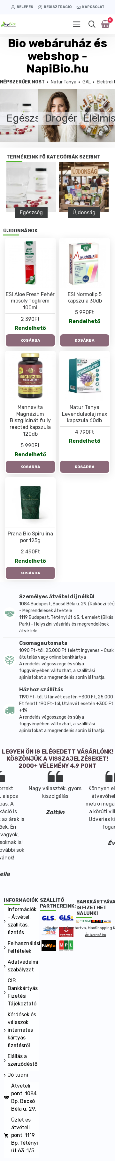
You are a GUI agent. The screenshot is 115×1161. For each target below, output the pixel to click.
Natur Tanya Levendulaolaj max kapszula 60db (84, 414)
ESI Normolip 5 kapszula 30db (84, 297)
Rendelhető (30, 328)
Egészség (31, 212)
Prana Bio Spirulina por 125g (30, 537)
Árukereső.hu (95, 935)
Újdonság (84, 212)
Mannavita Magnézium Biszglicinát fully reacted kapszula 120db (30, 420)
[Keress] (92, 24)
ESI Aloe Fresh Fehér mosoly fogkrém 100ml (30, 301)
